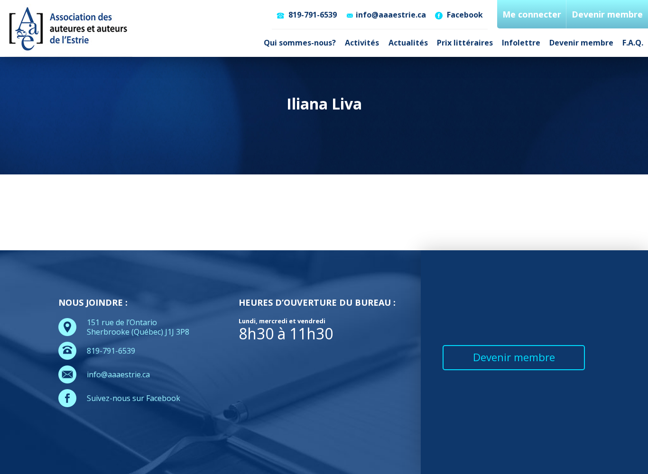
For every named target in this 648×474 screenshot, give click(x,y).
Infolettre (521, 42)
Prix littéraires (465, 42)
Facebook (464, 14)
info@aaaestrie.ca (391, 14)
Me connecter (531, 14)
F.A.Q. (632, 42)
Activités (362, 42)
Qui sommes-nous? (300, 42)
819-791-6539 (312, 14)
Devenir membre (581, 42)
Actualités (408, 42)
